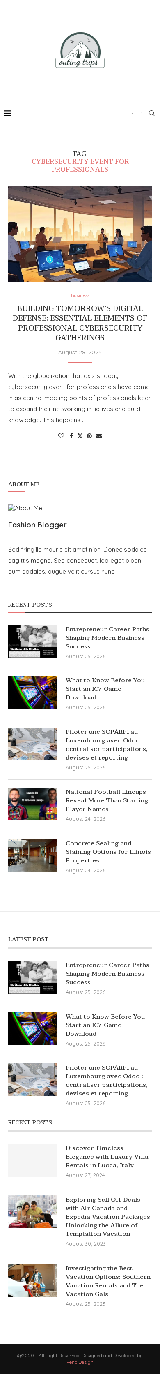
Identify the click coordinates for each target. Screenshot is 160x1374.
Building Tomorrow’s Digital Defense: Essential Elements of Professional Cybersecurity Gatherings (80, 323)
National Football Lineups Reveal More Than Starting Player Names (107, 800)
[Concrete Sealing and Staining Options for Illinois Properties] (32, 855)
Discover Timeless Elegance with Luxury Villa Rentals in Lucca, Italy (107, 1157)
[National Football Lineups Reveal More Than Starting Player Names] (32, 804)
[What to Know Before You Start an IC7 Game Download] (32, 692)
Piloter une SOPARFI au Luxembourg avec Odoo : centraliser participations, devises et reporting (107, 745)
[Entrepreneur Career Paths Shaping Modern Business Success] (32, 641)
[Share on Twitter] (80, 436)
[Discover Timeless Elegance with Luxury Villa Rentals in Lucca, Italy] (32, 1160)
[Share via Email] (99, 436)
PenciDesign (80, 1362)
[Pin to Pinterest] (89, 436)
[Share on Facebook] (71, 436)
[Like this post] (61, 436)
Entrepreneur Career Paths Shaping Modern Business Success (107, 638)
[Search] (152, 113)
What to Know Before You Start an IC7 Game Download (105, 689)
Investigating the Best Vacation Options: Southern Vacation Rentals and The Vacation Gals (108, 1281)
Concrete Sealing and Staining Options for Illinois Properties (108, 852)
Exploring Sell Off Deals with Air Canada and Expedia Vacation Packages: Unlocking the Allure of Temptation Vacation (109, 1216)
